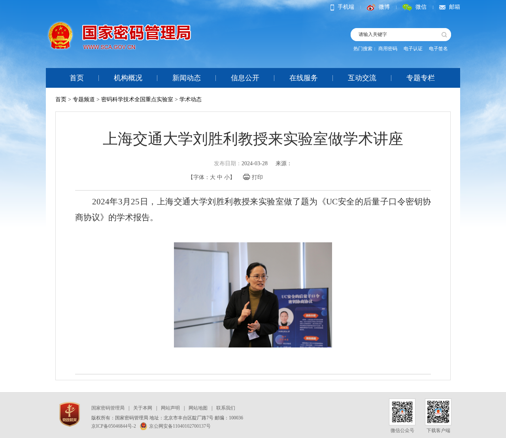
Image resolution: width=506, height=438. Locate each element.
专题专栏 (420, 78)
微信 (421, 7)
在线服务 (303, 78)
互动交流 (362, 78)
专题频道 (84, 99)
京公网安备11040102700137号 (180, 426)
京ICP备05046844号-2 (113, 426)
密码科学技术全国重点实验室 (137, 99)
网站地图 (198, 408)
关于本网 (142, 408)
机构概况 (128, 78)
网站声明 (170, 408)
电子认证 (413, 48)
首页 (77, 78)
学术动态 (190, 99)
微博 (384, 7)
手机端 (346, 7)
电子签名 (438, 48)
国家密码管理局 (108, 408)
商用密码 (387, 48)
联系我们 (225, 408)
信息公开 (245, 78)
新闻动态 (186, 78)
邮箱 (454, 7)
